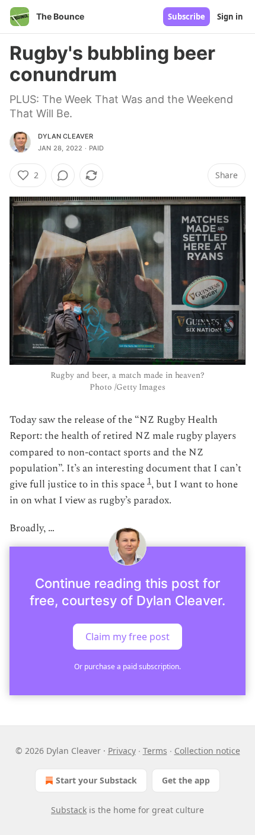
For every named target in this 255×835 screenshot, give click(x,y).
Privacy (122, 750)
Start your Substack (96, 780)
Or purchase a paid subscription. (127, 666)
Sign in (230, 16)
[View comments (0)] (63, 175)
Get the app (186, 780)
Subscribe (186, 16)
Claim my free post (127, 636)
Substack (69, 809)
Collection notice (207, 750)
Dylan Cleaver (66, 136)
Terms (155, 750)
